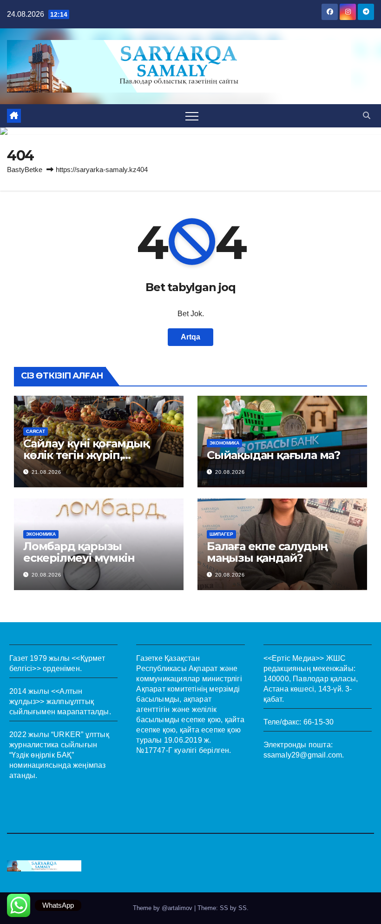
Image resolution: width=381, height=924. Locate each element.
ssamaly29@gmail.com (302, 755)
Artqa (190, 337)
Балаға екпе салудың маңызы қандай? (267, 552)
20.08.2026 (230, 472)
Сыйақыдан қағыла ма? (273, 455)
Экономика (224, 442)
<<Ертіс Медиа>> (293, 658)
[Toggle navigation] (191, 116)
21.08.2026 (46, 472)
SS (242, 907)
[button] (366, 116)
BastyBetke (24, 169)
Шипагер (221, 534)
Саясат (35, 431)
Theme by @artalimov (163, 907)
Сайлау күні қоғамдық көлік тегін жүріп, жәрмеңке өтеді (86, 455)
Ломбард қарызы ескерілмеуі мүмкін (78, 552)
